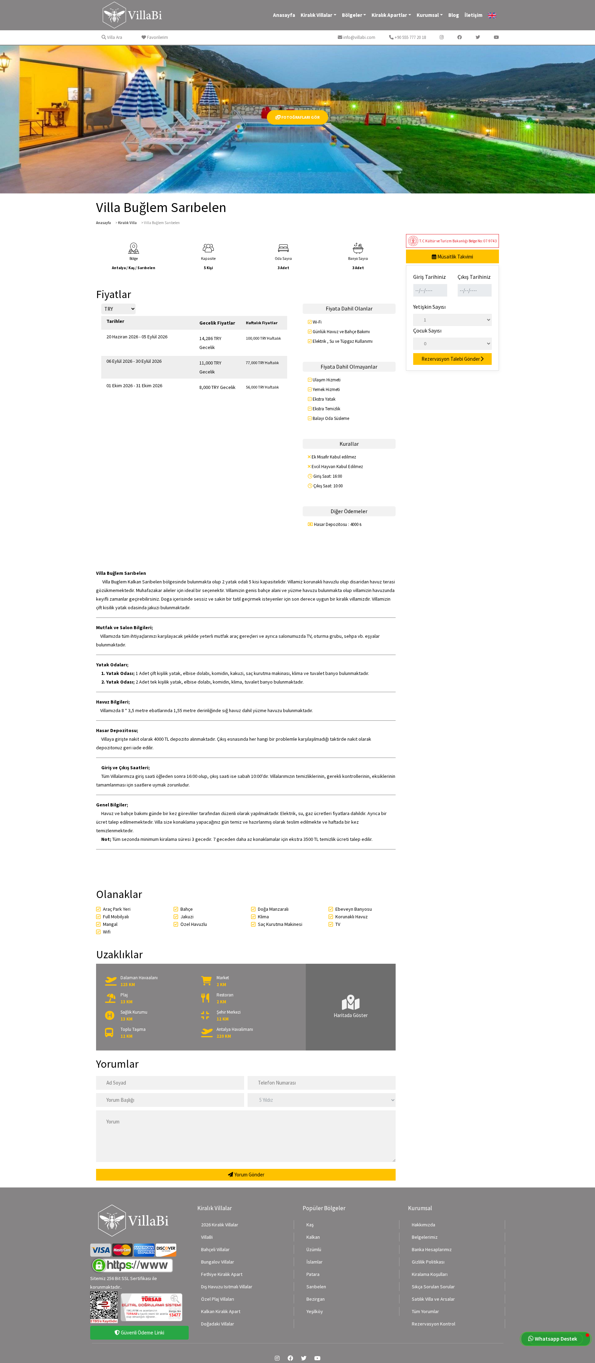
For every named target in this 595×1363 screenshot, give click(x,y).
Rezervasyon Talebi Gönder (450, 359)
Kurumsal (428, 15)
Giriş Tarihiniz (429, 276)
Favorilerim (157, 37)
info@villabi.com (358, 37)
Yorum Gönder (248, 1174)
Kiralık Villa (127, 222)
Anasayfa (284, 15)
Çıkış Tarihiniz (474, 276)
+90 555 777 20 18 (410, 37)
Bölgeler (352, 15)
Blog (453, 15)
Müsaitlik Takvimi (454, 256)
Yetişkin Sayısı (429, 306)
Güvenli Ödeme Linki (142, 1332)
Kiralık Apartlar (389, 15)
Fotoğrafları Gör (300, 117)
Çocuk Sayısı (427, 330)
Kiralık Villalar (316, 15)
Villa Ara (114, 37)
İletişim (473, 15)
